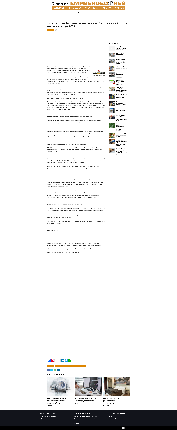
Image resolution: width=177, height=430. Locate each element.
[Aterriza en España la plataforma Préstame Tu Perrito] (112, 135)
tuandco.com (62, 90)
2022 (49, 366)
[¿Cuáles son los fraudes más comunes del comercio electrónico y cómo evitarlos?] (112, 141)
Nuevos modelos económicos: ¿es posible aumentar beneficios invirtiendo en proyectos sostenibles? (121, 127)
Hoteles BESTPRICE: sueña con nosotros (121, 109)
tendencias (75, 366)
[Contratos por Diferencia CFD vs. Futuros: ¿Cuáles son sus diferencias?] (88, 386)
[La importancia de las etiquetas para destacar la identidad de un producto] (112, 103)
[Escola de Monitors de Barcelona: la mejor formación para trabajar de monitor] (112, 96)
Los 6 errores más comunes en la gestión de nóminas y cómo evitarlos (121, 61)
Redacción (62, 30)
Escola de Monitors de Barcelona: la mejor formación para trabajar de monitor (121, 96)
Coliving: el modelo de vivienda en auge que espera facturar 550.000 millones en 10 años (121, 151)
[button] (123, 13)
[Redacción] (56, 30)
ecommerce (64, 366)
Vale (123, 427)
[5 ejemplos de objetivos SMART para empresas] (112, 68)
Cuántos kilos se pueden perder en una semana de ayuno (121, 48)
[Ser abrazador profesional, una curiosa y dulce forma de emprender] (112, 89)
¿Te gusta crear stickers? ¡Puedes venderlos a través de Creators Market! (121, 82)
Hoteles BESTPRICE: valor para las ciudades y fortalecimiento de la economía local (112, 401)
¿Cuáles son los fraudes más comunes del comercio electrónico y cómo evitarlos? (121, 142)
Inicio (48, 20)
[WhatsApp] (55, 370)
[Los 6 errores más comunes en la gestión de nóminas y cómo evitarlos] (112, 61)
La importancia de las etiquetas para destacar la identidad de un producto (121, 104)
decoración (57, 366)
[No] (175, 428)
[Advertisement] (76, 52)
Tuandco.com (82, 366)
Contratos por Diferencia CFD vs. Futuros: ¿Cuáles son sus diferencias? (85, 400)
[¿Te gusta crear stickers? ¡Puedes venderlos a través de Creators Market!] (112, 82)
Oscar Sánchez (107, 405)
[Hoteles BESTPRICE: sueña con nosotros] (112, 110)
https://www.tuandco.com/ (66, 260)
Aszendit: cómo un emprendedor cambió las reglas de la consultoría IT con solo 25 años (121, 118)
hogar (69, 366)
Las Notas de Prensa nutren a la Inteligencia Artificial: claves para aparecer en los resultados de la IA (57, 401)
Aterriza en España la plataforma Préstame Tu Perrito (121, 135)
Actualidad (53, 20)
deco (52, 366)
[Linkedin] (58, 370)
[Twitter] (51, 370)
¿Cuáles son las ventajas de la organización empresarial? (119, 75)
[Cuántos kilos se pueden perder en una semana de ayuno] (112, 48)
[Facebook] (48, 370)
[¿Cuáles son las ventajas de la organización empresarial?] (112, 74)
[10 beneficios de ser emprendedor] (112, 55)
